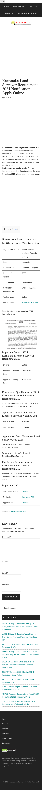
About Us (5, 724)
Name (5, 562)
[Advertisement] (21, 56)
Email (5, 573)
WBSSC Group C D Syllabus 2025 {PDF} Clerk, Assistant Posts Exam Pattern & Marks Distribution (20, 627)
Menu (2, 1)
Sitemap (5, 729)
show (15, 229)
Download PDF (28, 497)
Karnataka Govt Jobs (30, 302)
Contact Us (6, 743)
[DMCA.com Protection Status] (9, 751)
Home (4, 719)
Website (5, 584)
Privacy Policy (7, 738)
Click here (26, 492)
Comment (6, 537)
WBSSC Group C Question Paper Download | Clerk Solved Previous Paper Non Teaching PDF (20, 637)
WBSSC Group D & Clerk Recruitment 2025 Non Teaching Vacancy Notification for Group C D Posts (21, 654)
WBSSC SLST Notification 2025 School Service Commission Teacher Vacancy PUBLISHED (18, 665)
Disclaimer (6, 733)
